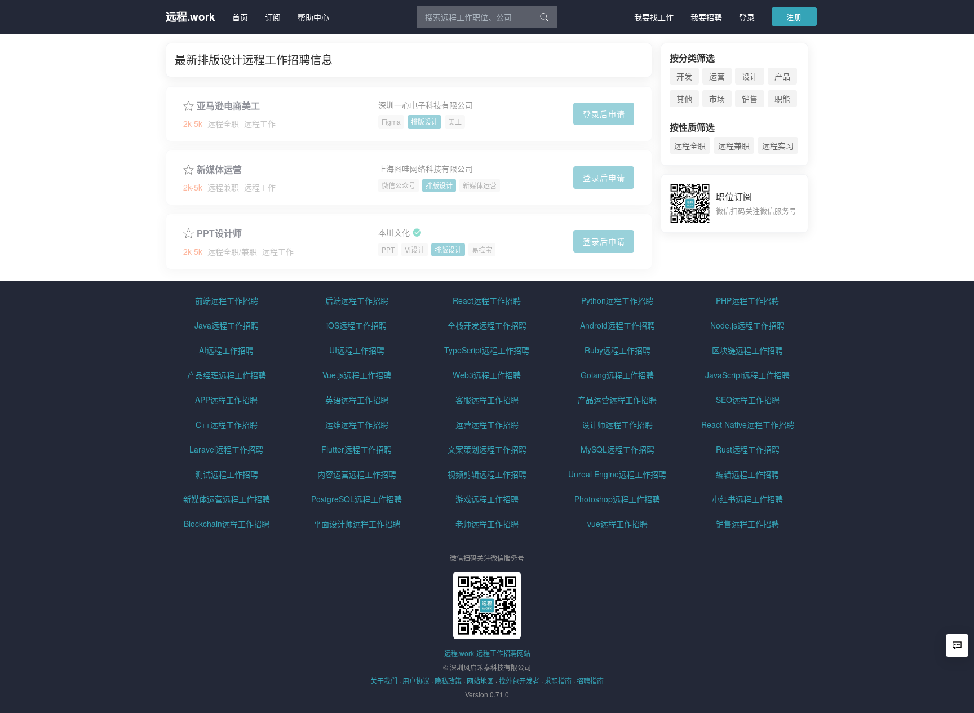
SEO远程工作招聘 (748, 399)
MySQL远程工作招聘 (617, 449)
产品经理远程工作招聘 (226, 374)
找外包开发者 (519, 680)
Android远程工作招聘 (617, 325)
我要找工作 (654, 17)
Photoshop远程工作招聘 (617, 498)
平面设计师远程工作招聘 (356, 523)
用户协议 (416, 680)
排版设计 (424, 121)
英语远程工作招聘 (356, 399)
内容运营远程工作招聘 (356, 474)
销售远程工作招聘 (747, 523)
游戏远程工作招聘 (487, 498)
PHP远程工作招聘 (747, 300)
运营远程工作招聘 (487, 424)
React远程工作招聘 (487, 300)
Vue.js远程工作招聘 (356, 374)
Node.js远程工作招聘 (747, 325)
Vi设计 (414, 249)
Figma (391, 121)
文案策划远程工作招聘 (487, 449)
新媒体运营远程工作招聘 (226, 498)
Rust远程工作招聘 (748, 449)
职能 (782, 98)
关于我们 (383, 680)
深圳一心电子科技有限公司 (425, 104)
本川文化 (394, 232)
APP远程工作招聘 (226, 399)
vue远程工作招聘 (617, 523)
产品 (782, 76)
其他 (684, 98)
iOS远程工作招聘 (356, 325)
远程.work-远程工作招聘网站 (487, 653)
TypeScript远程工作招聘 (486, 350)
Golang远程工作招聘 (617, 374)
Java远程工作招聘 (226, 325)
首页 (240, 17)
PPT (388, 249)
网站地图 (480, 680)
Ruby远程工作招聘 (617, 350)
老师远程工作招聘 (487, 523)
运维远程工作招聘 (356, 424)
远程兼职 (734, 145)
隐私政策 (448, 680)
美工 (455, 121)
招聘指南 (590, 680)
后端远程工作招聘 (356, 300)
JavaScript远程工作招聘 (747, 374)
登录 (747, 17)
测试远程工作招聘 (226, 474)
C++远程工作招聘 (227, 424)
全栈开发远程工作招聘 (487, 325)
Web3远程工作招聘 (487, 374)
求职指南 (558, 680)
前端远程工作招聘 (226, 300)
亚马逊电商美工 (228, 106)
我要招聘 (706, 17)
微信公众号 (398, 185)
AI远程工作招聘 (226, 350)
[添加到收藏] (188, 104)
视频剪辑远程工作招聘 (487, 474)
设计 (750, 76)
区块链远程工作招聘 (747, 350)
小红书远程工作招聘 (747, 498)
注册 (794, 16)
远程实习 (778, 145)
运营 (717, 76)
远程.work (190, 16)
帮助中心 (313, 17)
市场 (717, 98)
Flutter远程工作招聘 (356, 449)
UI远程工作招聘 (356, 350)
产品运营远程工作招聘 (617, 399)
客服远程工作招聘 (487, 399)
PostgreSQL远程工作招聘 (356, 498)
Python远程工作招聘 (617, 300)
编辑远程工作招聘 (747, 474)
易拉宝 (482, 249)
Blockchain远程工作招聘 (226, 523)
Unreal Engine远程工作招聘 (617, 474)
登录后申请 (604, 113)
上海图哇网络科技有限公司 (425, 168)
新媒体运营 (219, 169)
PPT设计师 (219, 233)
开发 (684, 76)
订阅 (273, 17)
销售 (750, 98)
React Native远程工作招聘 (747, 424)
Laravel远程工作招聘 (226, 449)
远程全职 (690, 145)
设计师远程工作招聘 (617, 424)
